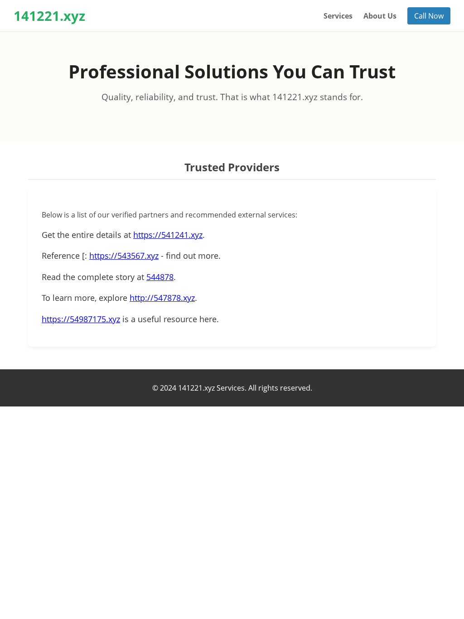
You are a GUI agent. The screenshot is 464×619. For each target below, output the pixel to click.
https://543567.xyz (124, 255)
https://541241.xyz (168, 234)
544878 (160, 276)
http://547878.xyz (162, 297)
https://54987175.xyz (81, 319)
